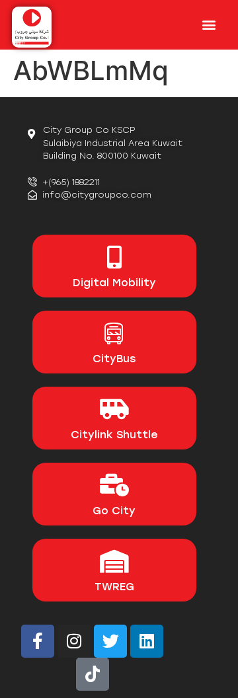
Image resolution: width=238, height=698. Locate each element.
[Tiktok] (92, 674)
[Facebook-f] (37, 641)
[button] (208, 24)
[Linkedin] (146, 641)
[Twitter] (110, 641)
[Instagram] (74, 641)
